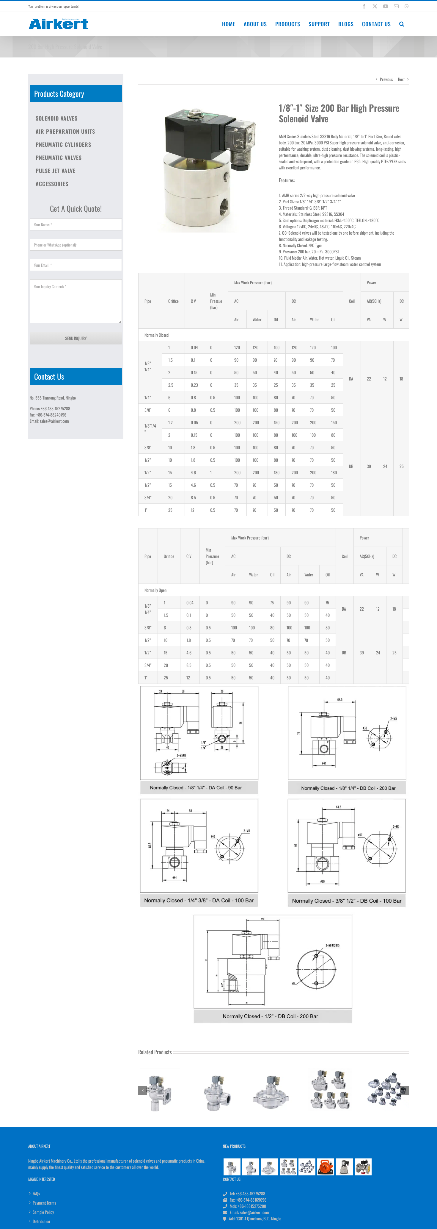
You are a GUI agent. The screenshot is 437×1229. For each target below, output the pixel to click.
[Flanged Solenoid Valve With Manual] (363, 1166)
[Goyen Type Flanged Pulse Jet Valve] (232, 1166)
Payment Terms (44, 1203)
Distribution (41, 1221)
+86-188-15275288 (55, 408)
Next (401, 79)
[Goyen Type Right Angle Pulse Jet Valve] (288, 1166)
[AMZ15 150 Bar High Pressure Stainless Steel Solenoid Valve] (344, 1166)
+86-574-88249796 (51, 414)
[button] (402, 24)
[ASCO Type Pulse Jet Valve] (307, 1166)
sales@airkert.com (54, 421)
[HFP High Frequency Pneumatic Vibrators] (325, 1166)
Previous (386, 79)
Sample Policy (43, 1212)
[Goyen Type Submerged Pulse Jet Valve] (269, 1166)
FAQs (36, 1193)
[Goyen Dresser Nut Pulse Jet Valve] (251, 1166)
